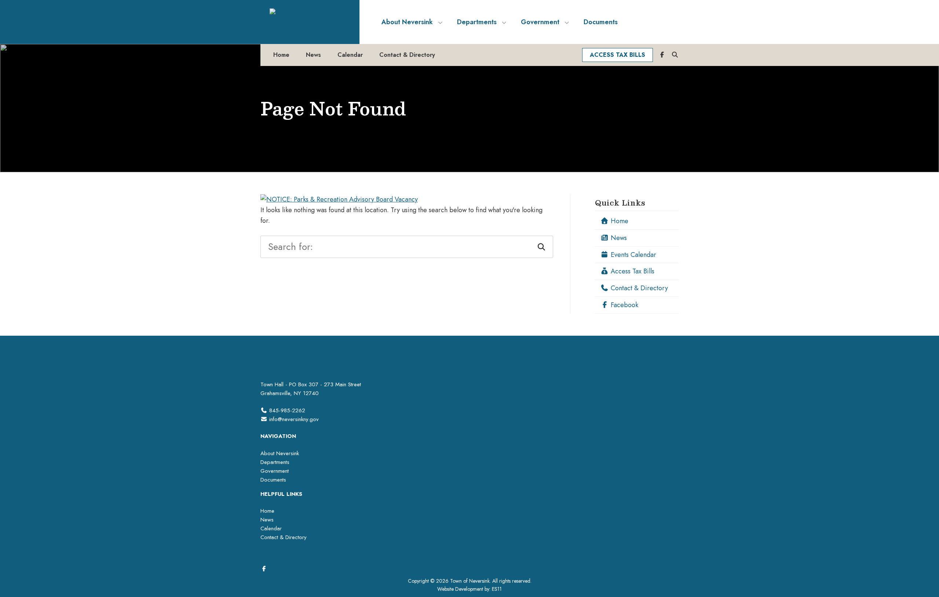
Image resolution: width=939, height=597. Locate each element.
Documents (273, 480)
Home (618, 221)
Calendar (271, 528)
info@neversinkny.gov (294, 419)
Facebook (623, 305)
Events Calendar (632, 254)
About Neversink (279, 453)
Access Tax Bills (631, 271)
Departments (274, 462)
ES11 (497, 589)
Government (274, 471)
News (618, 238)
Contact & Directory (638, 288)
